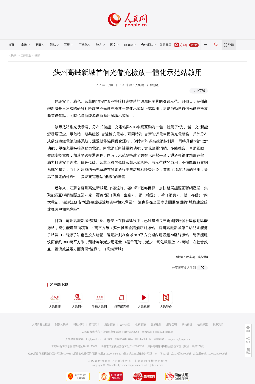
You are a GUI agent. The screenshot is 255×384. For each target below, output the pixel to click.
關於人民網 (61, 324)
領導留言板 (121, 306)
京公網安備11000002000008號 (210, 353)
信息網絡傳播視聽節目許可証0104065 (49, 353)
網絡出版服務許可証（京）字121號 (149, 353)
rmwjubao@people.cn (178, 339)
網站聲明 (171, 324)
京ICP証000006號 (181, 353)
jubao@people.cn (164, 331)
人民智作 (166, 306)
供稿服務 (140, 324)
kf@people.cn (93, 339)
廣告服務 (109, 324)
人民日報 (55, 306)
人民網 (12, 55)
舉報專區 (166, 44)
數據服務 (156, 324)
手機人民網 (99, 306)
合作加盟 (125, 324)
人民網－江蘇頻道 (147, 85)
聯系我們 (218, 324)
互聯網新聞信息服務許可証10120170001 (74, 346)
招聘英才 (94, 324)
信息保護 (202, 324)
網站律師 (187, 324)
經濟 (37, 55)
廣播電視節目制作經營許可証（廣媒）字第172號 (175, 346)
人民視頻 (144, 306)
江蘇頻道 (26, 55)
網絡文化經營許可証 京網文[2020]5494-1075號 (100, 353)
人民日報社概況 (41, 324)
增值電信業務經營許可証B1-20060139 (122, 346)
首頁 (11, 44)
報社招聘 (78, 324)
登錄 (231, 44)
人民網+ (77, 306)
